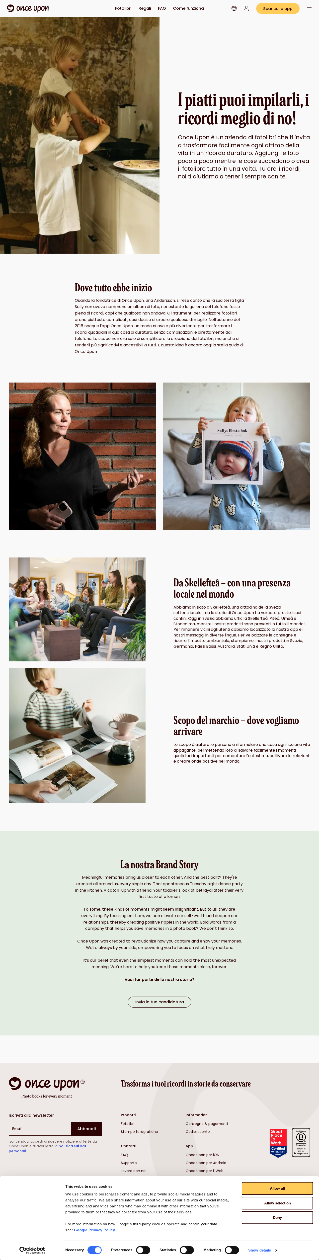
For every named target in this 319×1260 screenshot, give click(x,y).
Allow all (277, 1188)
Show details (259, 1250)
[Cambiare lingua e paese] (234, 8)
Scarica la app (278, 8)
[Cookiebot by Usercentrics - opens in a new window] (32, 1250)
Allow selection (277, 1203)
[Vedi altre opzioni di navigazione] (309, 8)
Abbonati (86, 1129)
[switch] (143, 1250)
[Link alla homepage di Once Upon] (28, 8)
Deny (277, 1217)
